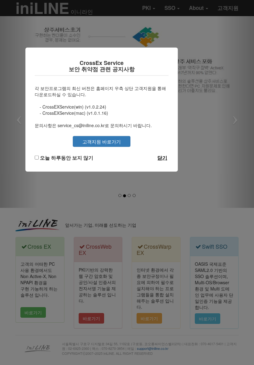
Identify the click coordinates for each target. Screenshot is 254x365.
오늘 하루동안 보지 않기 (66, 157)
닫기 (162, 157)
